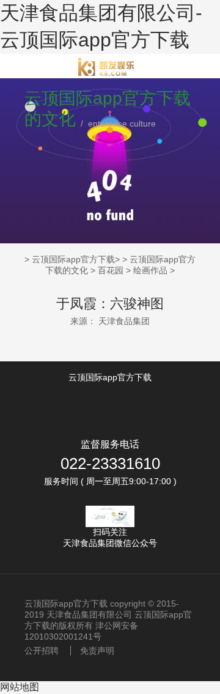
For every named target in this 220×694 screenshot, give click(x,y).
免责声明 (97, 650)
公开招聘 (41, 650)
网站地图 (19, 687)
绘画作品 (150, 270)
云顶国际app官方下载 (73, 259)
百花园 (110, 270)
